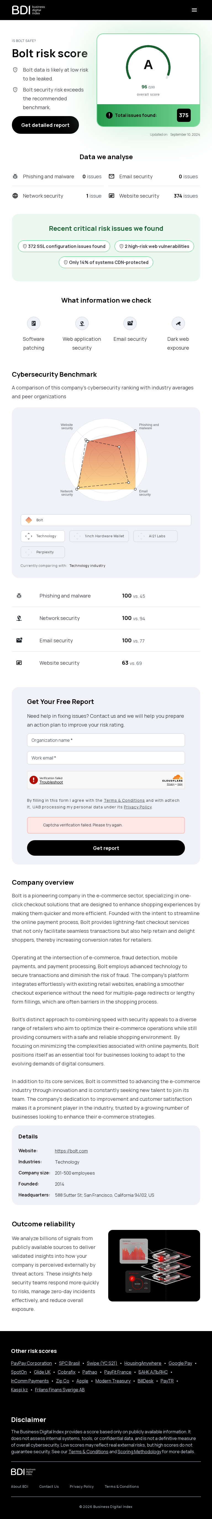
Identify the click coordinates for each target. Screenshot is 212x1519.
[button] (43, 536)
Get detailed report (45, 125)
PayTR (167, 1381)
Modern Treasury (113, 1381)
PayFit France (117, 1372)
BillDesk (145, 1381)
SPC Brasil (69, 1363)
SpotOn (19, 1372)
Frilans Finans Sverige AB (60, 1390)
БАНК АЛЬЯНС (153, 1372)
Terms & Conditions (124, 800)
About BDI (19, 1486)
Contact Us (49, 1486)
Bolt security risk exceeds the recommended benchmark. (53, 98)
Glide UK (42, 1372)
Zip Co (62, 1381)
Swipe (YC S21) (102, 1363)
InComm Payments (30, 1381)
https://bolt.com (71, 1151)
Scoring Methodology (139, 1452)
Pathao (90, 1372)
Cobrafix (66, 1372)
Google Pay (180, 1363)
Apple (82, 1381)
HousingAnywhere (142, 1363)
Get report (106, 848)
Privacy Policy (138, 807)
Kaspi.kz (19, 1390)
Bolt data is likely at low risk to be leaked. (55, 74)
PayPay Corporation (31, 1363)
